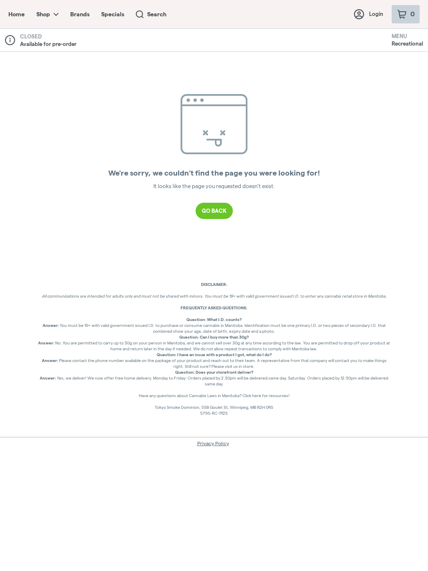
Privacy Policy (213, 443)
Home (16, 14)
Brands (79, 14)
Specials (112, 14)
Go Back (214, 211)
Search (156, 14)
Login (376, 14)
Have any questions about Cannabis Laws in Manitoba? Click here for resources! (214, 395)
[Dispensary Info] (10, 40)
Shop (43, 14)
